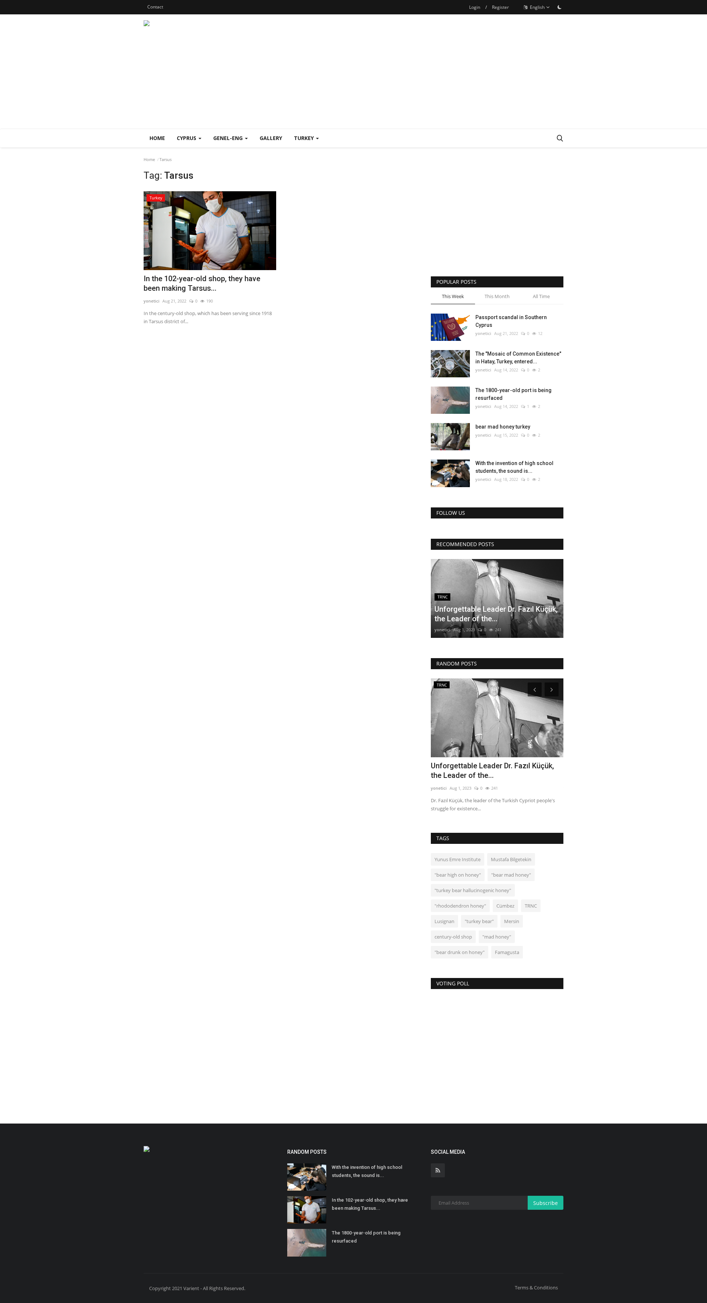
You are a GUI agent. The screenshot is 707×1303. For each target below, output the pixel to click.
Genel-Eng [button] (228, 138)
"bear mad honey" (511, 874)
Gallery (271, 138)
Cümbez (505, 905)
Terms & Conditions (536, 1287)
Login (474, 7)
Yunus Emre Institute (458, 859)
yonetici (151, 301)
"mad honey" (496, 936)
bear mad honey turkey (502, 427)
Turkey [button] (304, 138)
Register (500, 7)
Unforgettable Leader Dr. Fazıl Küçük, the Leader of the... (492, 770)
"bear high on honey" (458, 874)
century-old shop (453, 936)
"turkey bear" (479, 921)
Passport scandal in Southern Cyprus (511, 321)
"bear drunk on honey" (460, 952)
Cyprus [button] (187, 138)
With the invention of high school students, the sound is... (514, 467)
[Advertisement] (429, 71)
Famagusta (507, 952)
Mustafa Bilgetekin (511, 859)
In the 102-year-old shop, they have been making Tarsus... (202, 283)
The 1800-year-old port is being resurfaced (513, 394)
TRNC (531, 905)
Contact (155, 7)
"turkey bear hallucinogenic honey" (473, 890)
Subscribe (545, 1202)
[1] (559, 7)
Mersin (511, 921)
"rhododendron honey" (460, 905)
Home (157, 138)
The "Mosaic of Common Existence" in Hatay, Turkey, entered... (518, 357)
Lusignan (444, 921)
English (537, 7)
